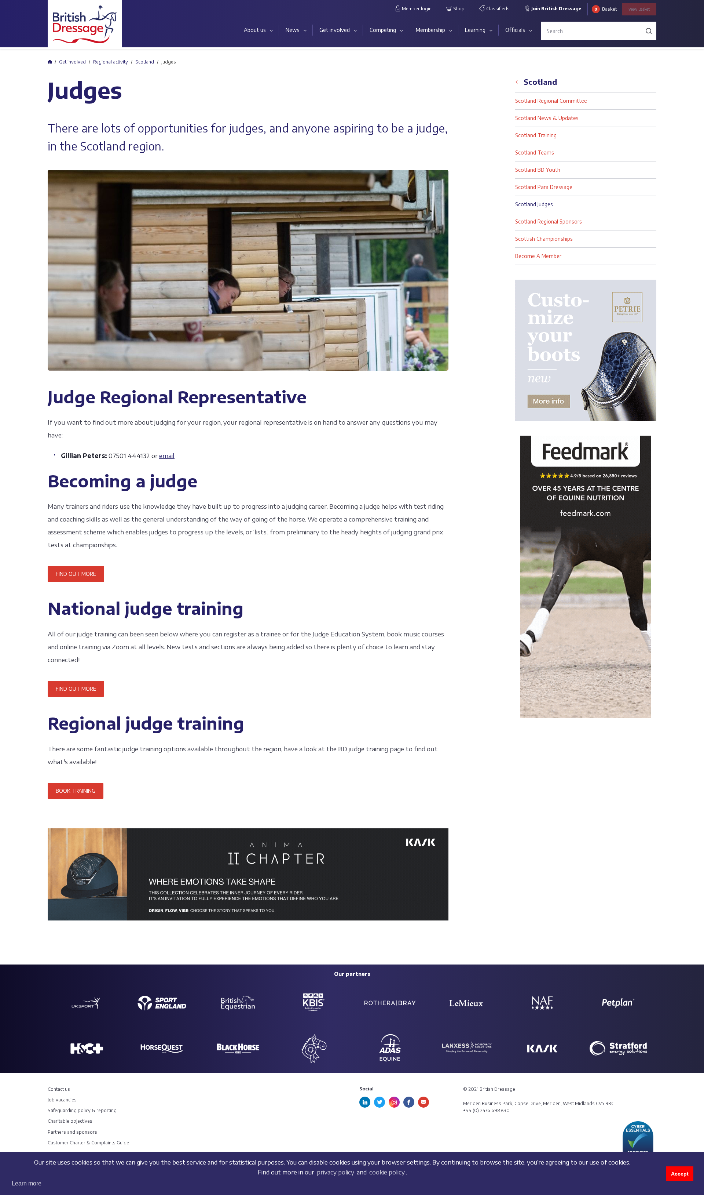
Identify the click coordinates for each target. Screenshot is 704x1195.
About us (255, 30)
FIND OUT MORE (76, 574)
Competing (383, 30)
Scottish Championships (544, 239)
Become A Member (538, 256)
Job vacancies (62, 1100)
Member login (416, 8)
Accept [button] (680, 1174)
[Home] (50, 61)
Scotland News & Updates (547, 118)
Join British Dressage (555, 8)
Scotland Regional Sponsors (548, 221)
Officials (515, 30)
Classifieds (497, 8)
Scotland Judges (534, 204)
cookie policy (387, 1172)
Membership (430, 30)
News (293, 30)
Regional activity (110, 62)
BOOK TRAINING (75, 791)
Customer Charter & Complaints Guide (88, 1142)
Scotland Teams (534, 152)
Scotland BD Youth (537, 170)
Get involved (334, 30)
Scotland (144, 62)
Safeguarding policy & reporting (82, 1110)
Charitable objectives (70, 1121)
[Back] (517, 79)
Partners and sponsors (72, 1132)
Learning (475, 30)
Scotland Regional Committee (551, 101)
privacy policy (335, 1172)
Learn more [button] (26, 1183)
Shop (458, 8)
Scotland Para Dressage (543, 187)
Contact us (59, 1089)
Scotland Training (536, 135)
